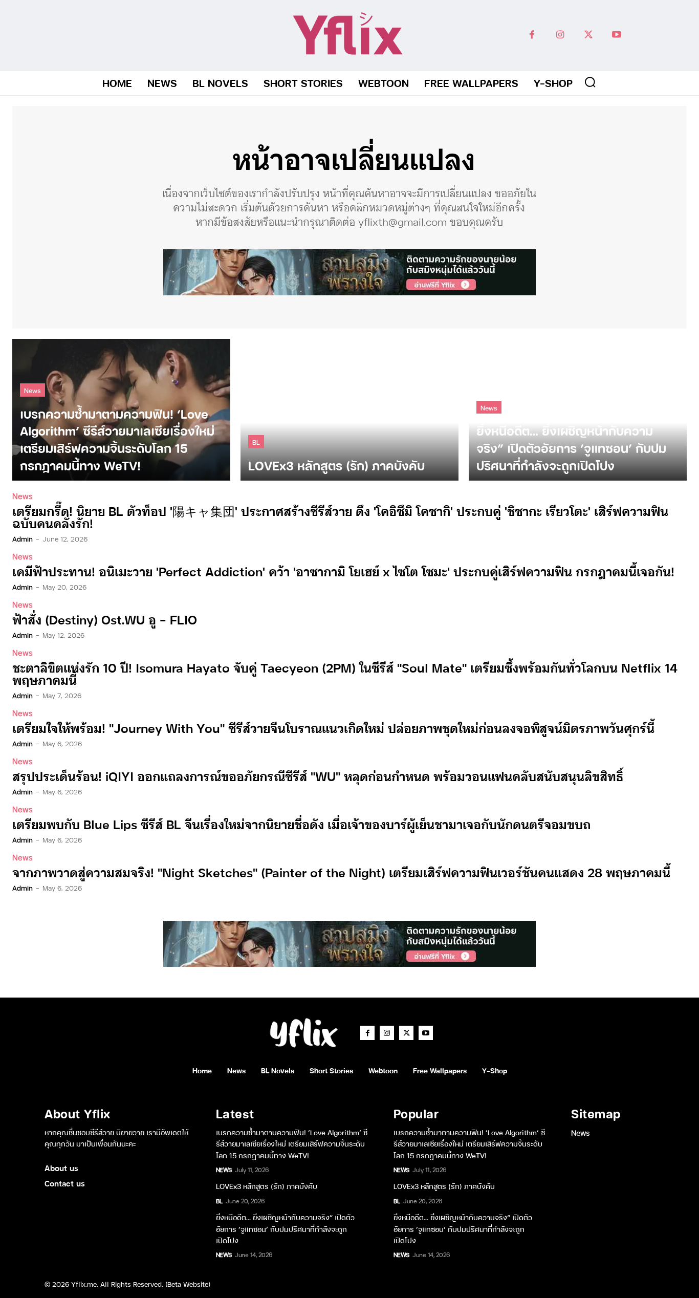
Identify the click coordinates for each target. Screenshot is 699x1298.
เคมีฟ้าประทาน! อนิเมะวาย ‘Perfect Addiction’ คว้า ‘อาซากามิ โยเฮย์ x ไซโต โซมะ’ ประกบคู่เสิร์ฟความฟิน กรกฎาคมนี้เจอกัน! (343, 570)
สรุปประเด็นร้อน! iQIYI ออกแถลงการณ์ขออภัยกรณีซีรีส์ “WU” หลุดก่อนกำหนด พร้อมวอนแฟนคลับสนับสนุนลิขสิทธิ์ (317, 775)
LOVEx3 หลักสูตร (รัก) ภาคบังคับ (266, 1186)
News (32, 389)
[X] (588, 35)
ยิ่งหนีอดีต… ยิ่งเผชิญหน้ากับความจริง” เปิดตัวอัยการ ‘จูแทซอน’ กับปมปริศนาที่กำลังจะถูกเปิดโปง (285, 1228)
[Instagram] (560, 35)
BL (256, 441)
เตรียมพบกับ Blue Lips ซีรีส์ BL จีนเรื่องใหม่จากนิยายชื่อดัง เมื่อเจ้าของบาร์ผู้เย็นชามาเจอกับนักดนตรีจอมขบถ (301, 823)
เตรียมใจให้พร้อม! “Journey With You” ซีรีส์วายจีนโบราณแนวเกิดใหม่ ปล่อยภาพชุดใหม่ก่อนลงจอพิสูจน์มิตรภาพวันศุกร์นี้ (333, 727)
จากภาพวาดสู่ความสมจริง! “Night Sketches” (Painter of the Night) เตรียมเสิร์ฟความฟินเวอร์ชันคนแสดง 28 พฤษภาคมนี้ (341, 871)
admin (22, 538)
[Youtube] (616, 35)
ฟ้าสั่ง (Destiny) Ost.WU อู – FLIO (104, 619)
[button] (590, 82)
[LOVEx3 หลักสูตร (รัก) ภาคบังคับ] (349, 410)
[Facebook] (531, 35)
